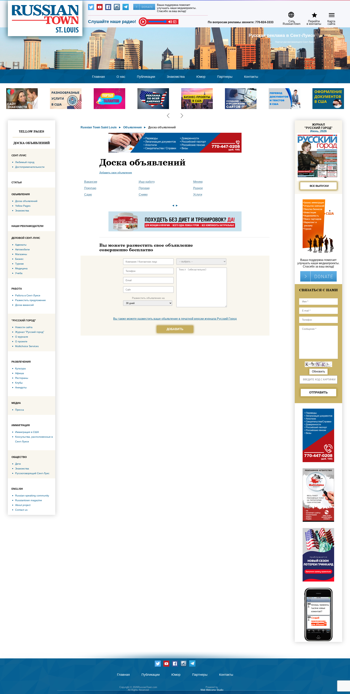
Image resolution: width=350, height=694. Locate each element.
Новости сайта (23, 327)
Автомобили (22, 249)
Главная (98, 77)
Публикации (146, 77)
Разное (198, 188)
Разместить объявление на (148, 298)
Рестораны (21, 377)
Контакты (251, 77)
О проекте (21, 341)
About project (22, 505)
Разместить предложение (30, 300)
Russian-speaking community (32, 495)
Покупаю (90, 188)
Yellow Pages (31, 131)
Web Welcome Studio (212, 690)
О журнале (21, 336)
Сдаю (88, 194)
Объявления (132, 127)
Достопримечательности (29, 166)
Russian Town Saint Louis (99, 127)
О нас (120, 77)
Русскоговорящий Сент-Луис (32, 473)
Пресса (19, 409)
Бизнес (19, 258)
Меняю (198, 181)
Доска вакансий (24, 304)
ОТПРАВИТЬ (318, 392)
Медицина (21, 268)
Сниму (143, 194)
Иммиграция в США (27, 432)
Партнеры (224, 77)
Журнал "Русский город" (29, 331)
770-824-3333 (264, 22)
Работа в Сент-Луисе (27, 295)
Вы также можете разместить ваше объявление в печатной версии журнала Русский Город (175, 318)
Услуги (197, 194)
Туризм (19, 263)
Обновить (318, 371)
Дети (18, 463)
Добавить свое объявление (115, 172)
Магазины (21, 254)
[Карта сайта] (328, 13)
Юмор (200, 77)
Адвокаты (20, 244)
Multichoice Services (27, 346)
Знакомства (176, 77)
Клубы (19, 382)
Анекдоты (21, 387)
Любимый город (24, 162)
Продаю (144, 188)
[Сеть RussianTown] (289, 13)
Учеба (18, 273)
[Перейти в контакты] (311, 13)
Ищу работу (147, 181)
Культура (20, 368)
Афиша (19, 373)
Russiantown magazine (28, 500)
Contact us (21, 509)
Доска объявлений (31, 143)
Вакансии (90, 181)
